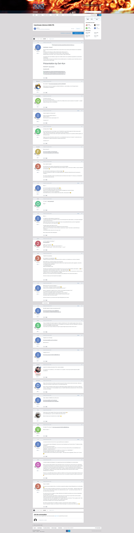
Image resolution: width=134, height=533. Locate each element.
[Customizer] (100, 5)
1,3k (38, 391)
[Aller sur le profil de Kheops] (38, 369)
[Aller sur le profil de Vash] (38, 429)
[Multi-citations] (44, 78)
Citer (46, 92)
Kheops (38, 364)
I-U (38, 42)
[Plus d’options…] (82, 42)
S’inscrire (96, 5)
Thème (37, 531)
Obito (38, 198)
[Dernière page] (47, 39)
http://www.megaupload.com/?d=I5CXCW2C (51, 152)
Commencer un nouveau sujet (66, 33)
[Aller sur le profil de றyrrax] (38, 243)
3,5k (38, 249)
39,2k (38, 376)
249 (38, 172)
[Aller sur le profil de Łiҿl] (38, 166)
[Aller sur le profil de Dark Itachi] (38, 385)
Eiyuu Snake (98, 24)
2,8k (38, 435)
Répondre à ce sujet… (43, 520)
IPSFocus (38, 530)
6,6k (38, 53)
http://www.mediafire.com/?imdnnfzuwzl (50, 151)
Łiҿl (38, 161)
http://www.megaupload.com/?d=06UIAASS (50, 401)
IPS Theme (34, 530)
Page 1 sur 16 (51, 38)
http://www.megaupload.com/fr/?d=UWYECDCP (57, 83)
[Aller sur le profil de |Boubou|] (38, 86)
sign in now (56, 515)
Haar (89, 24)
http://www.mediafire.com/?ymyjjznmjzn (50, 400)
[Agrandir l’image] (63, 44)
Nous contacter (42, 531)
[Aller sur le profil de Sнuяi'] (38, 131)
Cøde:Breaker (47, 29)
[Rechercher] (100, 12)
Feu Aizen (38, 146)
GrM (89, 27)
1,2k (38, 106)
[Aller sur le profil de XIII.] (38, 415)
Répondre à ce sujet (78, 33)
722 (38, 157)
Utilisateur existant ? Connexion (88, 5)
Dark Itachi (38, 380)
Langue (34, 531)
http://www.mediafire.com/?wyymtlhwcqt (50, 340)
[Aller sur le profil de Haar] (87, 25)
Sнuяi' (38, 126)
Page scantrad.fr (51, 66)
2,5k (38, 92)
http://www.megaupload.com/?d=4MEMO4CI (51, 310)
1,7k (38, 470)
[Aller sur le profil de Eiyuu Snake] (95, 25)
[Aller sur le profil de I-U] (35, 28)
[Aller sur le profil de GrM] (87, 28)
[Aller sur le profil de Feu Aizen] (38, 152)
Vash (38, 424)
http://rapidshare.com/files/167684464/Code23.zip (52, 311)
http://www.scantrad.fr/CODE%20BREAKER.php (51, 354)
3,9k (38, 209)
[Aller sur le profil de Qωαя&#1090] (38, 101)
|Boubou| (38, 81)
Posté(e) (47, 42)
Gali (38, 459)
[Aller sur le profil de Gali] (38, 465)
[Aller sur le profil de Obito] (38, 204)
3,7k (38, 420)
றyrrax (38, 238)
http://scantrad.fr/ (51, 201)
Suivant (44, 38)
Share (73, 28)
